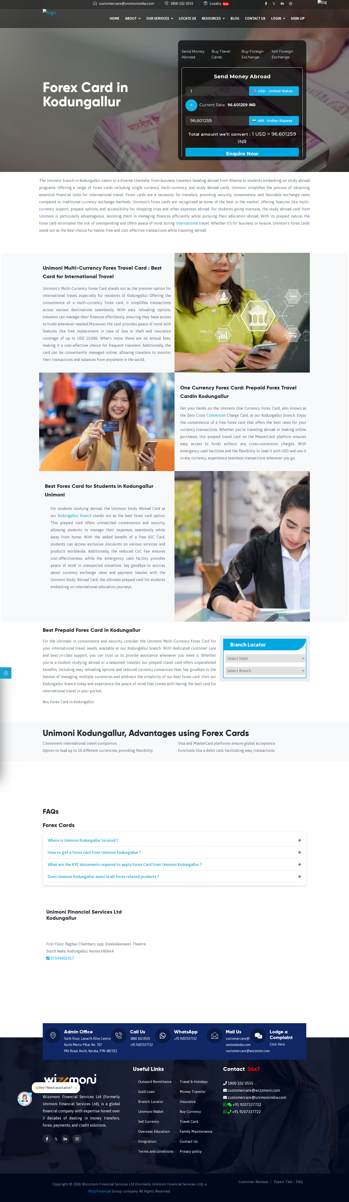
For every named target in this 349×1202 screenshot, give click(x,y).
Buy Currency (190, 1112)
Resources (212, 18)
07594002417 (62, 958)
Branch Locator (150, 1102)
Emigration (146, 1141)
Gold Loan (146, 1092)
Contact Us (255, 18)
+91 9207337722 (141, 1045)
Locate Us (187, 18)
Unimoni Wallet (150, 1112)
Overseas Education (153, 1131)
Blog (235, 18)
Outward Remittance (154, 1082)
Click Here (277, 1044)
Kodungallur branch (75, 515)
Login (276, 18)
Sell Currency (148, 1121)
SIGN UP (298, 18)
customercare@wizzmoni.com (248, 1051)
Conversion (215, 415)
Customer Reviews (253, 1182)
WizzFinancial (99, 1191)
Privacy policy (190, 1151)
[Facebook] (266, 3)
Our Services (158, 18)
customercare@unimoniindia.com (126, 3)
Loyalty (219, 3)
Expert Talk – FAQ (288, 1182)
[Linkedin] (282, 3)
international (187, 223)
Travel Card (188, 1121)
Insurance (187, 1102)
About (131, 18)
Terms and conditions (155, 1151)
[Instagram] (290, 3)
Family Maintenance (195, 1131)
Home (114, 18)
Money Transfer (192, 1092)
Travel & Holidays (193, 1082)
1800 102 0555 (181, 3)
